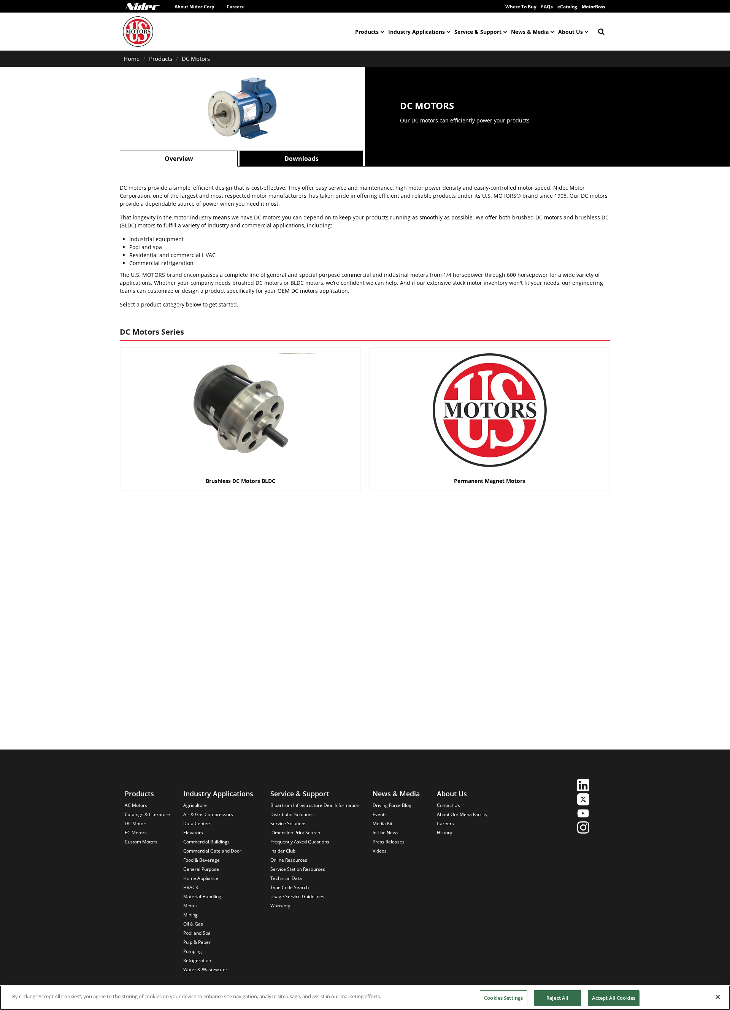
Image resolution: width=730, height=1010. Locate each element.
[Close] (717, 996)
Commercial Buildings (206, 841)
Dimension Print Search (295, 832)
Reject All (557, 997)
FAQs (547, 6)
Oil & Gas (193, 924)
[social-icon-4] (583, 828)
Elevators (193, 832)
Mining (190, 915)
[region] (365, 997)
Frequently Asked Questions (299, 841)
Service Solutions (288, 823)
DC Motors (196, 58)
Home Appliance (200, 878)
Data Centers (197, 823)
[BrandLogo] (138, 32)
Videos (380, 851)
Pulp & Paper (197, 942)
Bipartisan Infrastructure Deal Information (314, 805)
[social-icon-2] (583, 800)
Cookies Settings (503, 997)
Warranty (280, 905)
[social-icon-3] (583, 814)
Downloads (301, 158)
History (444, 832)
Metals (190, 905)
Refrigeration (197, 960)
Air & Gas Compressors (208, 814)
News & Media (530, 31)
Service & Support (477, 31)
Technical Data (286, 878)
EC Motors (136, 832)
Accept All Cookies (613, 997)
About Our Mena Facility (462, 814)
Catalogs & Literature (147, 814)
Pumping (192, 951)
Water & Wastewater (205, 969)
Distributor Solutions (292, 814)
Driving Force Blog (392, 805)
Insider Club (282, 851)
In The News (385, 832)
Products (367, 31)
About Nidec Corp (194, 6)
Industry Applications (416, 31)
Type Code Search (289, 887)
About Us (570, 31)
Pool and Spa (197, 933)
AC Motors (136, 805)
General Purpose (201, 869)
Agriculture (195, 805)
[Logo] (142, 6)
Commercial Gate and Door (212, 851)
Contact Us (448, 805)
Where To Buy (520, 6)
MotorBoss (593, 6)
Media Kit (382, 823)
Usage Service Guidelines (297, 896)
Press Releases (389, 841)
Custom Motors (141, 841)
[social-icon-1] (583, 786)
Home (132, 58)
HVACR (190, 887)
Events (380, 814)
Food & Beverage (201, 860)
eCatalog (567, 6)
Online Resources (288, 860)
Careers (235, 6)
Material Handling (202, 896)
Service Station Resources (297, 869)
